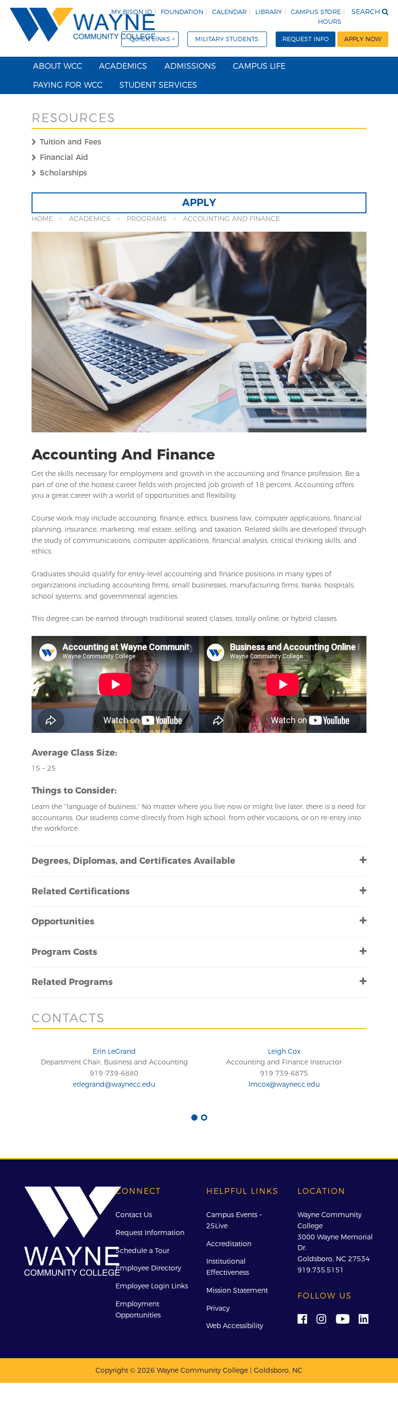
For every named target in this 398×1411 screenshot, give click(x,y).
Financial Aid (64, 157)
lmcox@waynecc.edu (284, 1084)
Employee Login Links (152, 1286)
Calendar (229, 12)
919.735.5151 (321, 1270)
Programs (147, 218)
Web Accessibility (234, 1325)
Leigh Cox (284, 1051)
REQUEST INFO (305, 39)
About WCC (57, 66)
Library (268, 12)
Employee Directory (148, 1268)
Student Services (158, 85)
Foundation (182, 12)
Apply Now (362, 39)
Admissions (190, 66)
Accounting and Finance (231, 218)
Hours (329, 21)
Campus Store (316, 12)
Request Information (150, 1232)
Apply (199, 202)
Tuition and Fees (70, 141)
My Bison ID (131, 12)
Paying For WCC (67, 85)
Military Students (227, 39)
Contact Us (134, 1214)
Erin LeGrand (114, 1051)
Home (42, 218)
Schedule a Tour (142, 1250)
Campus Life (259, 66)
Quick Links (150, 39)
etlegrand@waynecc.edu (114, 1084)
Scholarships (63, 172)
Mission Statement (237, 1290)
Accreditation (228, 1243)
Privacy (218, 1308)
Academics (123, 66)
